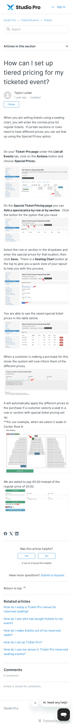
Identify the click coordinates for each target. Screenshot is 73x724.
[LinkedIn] (16, 533)
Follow (11, 104)
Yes (26, 555)
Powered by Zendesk (56, 720)
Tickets (48, 20)
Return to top (13, 588)
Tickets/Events (30, 20)
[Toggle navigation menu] (53, 6)
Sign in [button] (61, 6)
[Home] (23, 7)
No (46, 555)
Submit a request (52, 575)
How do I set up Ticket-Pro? (23, 642)
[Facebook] (5, 533)
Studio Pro (10, 20)
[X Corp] (11, 533)
